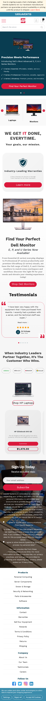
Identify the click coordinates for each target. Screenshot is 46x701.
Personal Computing (23, 577)
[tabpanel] (23, 63)
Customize (23, 444)
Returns (23, 641)
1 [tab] (21, 93)
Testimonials (23, 667)
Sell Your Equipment (23, 622)
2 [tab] (25, 93)
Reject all (18, 697)
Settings (6, 697)
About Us (23, 657)
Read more (22, 322)
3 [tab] (23, 342)
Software (23, 601)
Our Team (23, 662)
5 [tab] (27, 342)
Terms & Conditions (23, 632)
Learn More (35, 10)
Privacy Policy (23, 636)
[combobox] (23, 27)
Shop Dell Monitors (23, 284)
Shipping (23, 646)
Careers (23, 672)
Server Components (23, 582)
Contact (23, 612)
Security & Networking (23, 591)
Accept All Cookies (33, 697)
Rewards (23, 627)
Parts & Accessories (23, 596)
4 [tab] (25, 342)
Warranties (23, 617)
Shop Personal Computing (23, 71)
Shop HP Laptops (23, 402)
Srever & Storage (23, 587)
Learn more (23, 184)
